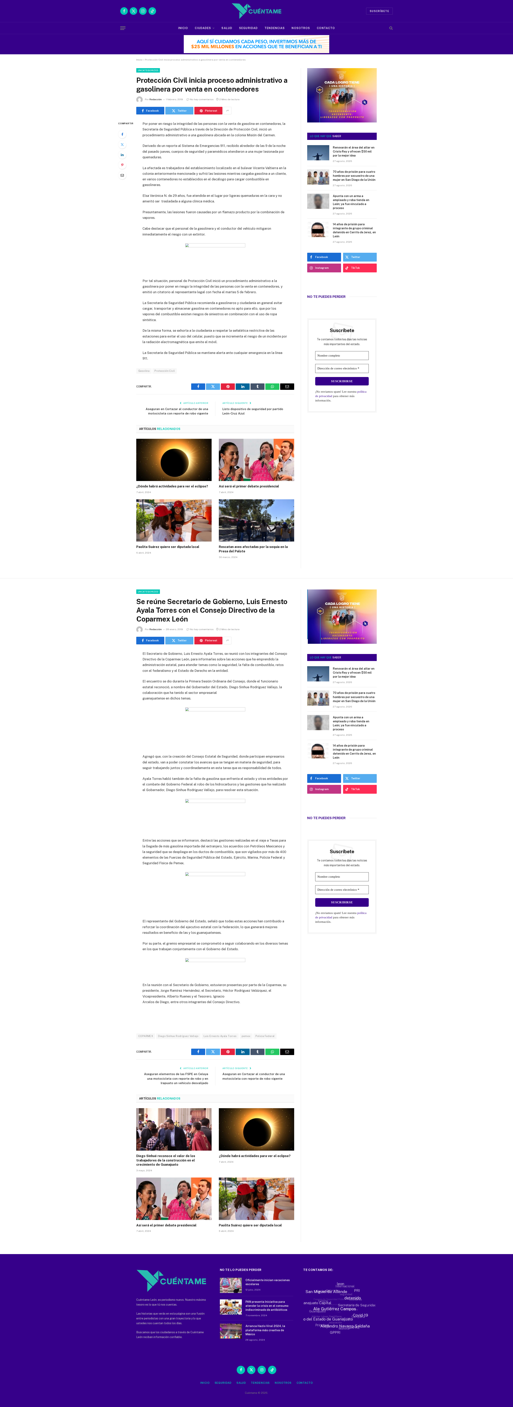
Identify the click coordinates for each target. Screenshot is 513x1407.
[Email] (122, 175)
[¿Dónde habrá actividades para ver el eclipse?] (174, 460)
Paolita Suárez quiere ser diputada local (167, 547)
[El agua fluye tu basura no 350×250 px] (342, 116)
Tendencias (275, 28)
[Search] (391, 28)
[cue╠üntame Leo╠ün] (342, 642)
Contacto (326, 28)
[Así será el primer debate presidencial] (256, 460)
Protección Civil (165, 370)
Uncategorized (148, 70)
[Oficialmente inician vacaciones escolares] (231, 1285)
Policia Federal (265, 1036)
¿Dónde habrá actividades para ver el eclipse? (172, 486)
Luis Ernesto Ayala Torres (220, 1036)
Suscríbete (379, 11)
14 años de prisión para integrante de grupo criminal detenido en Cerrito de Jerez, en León (354, 230)
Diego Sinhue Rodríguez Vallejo (178, 1036)
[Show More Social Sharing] (227, 110)
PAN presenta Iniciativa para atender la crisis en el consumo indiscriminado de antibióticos (266, 1305)
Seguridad (248, 28)
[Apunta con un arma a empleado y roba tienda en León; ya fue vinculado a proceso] (318, 201)
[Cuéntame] (256, 11)
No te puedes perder (326, 297)
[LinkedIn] (122, 155)
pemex (246, 1036)
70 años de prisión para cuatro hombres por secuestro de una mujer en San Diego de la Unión (354, 175)
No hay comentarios (202, 99)
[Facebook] (122, 134)
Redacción (155, 99)
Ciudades (203, 28)
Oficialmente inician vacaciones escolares (267, 1282)
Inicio (183, 28)
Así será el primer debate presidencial (249, 486)
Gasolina (143, 370)
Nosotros (301, 28)
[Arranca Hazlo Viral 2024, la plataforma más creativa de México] (231, 1331)
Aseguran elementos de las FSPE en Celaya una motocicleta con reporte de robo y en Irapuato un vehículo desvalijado (176, 1078)
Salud (226, 28)
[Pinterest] (122, 165)
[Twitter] (122, 144)
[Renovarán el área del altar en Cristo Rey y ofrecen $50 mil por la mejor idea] (318, 152)
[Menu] (122, 28)
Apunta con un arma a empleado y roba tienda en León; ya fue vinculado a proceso (351, 202)
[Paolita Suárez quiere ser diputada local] (174, 520)
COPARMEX (145, 1036)
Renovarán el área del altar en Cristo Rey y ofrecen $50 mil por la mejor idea (354, 151)
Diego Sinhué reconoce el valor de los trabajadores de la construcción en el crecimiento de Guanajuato (165, 1160)
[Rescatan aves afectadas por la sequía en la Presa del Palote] (256, 520)
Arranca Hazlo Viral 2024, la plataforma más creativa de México (265, 1330)
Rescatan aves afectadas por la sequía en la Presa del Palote (253, 549)
